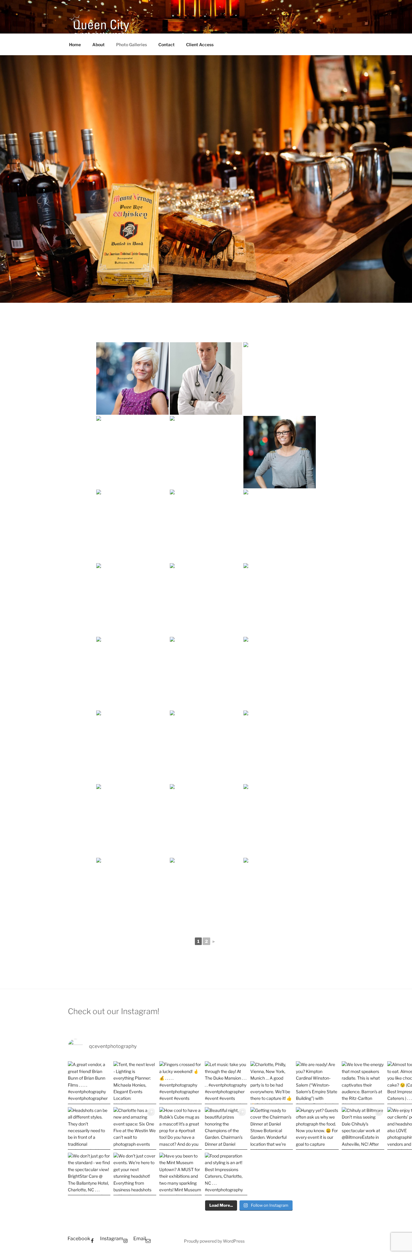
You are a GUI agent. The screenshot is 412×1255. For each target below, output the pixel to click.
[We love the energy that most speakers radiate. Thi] (363, 1082)
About (98, 44)
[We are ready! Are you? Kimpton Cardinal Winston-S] (317, 1082)
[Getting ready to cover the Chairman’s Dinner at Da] (271, 1128)
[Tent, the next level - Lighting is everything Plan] (134, 1082)
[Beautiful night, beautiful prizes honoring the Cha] (226, 1128)
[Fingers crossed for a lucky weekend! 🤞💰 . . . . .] (180, 1082)
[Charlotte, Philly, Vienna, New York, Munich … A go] (271, 1082)
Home (75, 44)
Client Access (200, 44)
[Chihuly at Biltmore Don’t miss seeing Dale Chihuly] (363, 1128)
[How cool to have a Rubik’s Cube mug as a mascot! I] (180, 1128)
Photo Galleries (131, 44)
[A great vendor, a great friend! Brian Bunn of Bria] (89, 1082)
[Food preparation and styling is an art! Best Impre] (226, 1174)
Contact (166, 44)
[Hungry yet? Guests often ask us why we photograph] (317, 1128)
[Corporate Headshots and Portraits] (132, 378)
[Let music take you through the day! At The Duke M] (226, 1082)
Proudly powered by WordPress (214, 1241)
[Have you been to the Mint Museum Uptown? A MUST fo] (180, 1174)
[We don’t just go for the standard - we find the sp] (89, 1174)
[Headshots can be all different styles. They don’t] (89, 1128)
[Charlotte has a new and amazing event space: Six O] (134, 1128)
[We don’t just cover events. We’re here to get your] (134, 1174)
